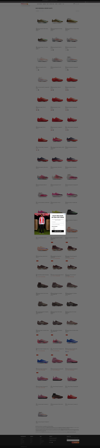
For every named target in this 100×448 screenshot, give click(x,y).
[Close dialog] (64, 214)
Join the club (57, 231)
